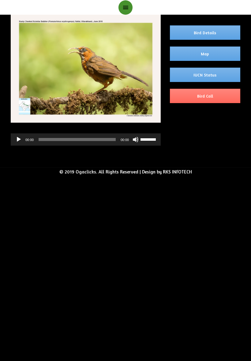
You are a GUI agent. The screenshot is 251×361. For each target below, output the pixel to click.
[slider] (149, 138)
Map (205, 53)
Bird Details (205, 32)
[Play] (19, 139)
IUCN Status (204, 74)
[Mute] (136, 139)
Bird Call (205, 96)
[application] (86, 139)
